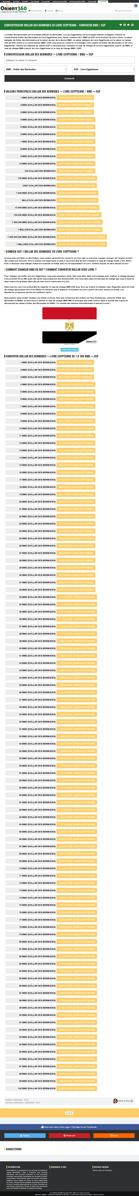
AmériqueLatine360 (60, 1)
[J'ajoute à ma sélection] (125, 25)
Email (115, 1135)
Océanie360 (92, 1)
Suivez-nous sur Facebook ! (102, 1170)
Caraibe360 (35, 1)
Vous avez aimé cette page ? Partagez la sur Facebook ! (71, 1127)
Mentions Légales (40, 1194)
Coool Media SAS (55, 1193)
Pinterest (70, 1135)
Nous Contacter (99, 1194)
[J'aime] (121, 25)
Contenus (49, 11)
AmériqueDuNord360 (77, 1)
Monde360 (6, 1)
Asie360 (25, 1)
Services (60, 11)
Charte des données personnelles (81, 1194)
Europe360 (46, 1)
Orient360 (102, 1)
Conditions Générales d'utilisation (59, 1194)
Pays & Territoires (36, 11)
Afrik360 (16, 1)
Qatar (30, 5)
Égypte (69, 1113)
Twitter (26, 1135)
